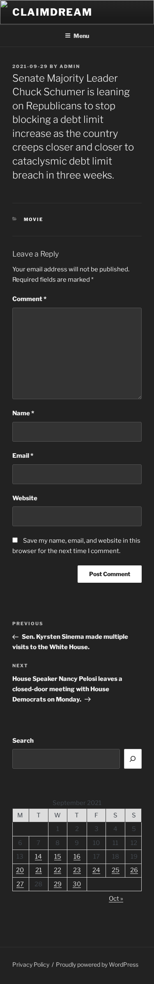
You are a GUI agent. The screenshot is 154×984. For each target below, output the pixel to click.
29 (58, 884)
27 (20, 884)
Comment (29, 299)
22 (57, 870)
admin (70, 66)
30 (77, 884)
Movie (34, 219)
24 (96, 870)
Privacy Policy (30, 964)
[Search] (133, 759)
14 (38, 856)
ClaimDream (52, 12)
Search (23, 740)
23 (77, 870)
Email (22, 455)
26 (134, 870)
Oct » (116, 898)
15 (57, 856)
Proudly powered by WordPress (97, 964)
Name (23, 413)
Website (24, 498)
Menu (81, 35)
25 (116, 870)
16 (77, 856)
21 (38, 870)
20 (20, 870)
